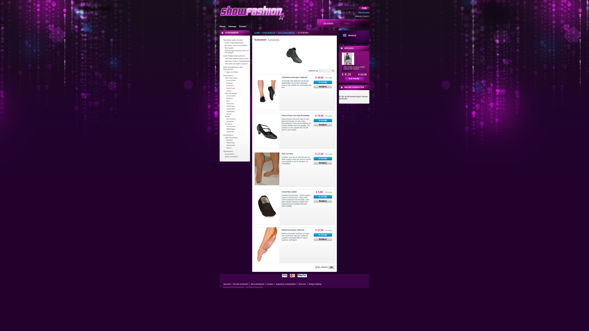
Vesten (228, 91)
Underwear (230, 111)
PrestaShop (239, 287)
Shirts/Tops (230, 88)
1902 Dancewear (231, 78)
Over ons (302, 284)
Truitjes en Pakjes (231, 72)
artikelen (324, 267)
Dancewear (228, 75)
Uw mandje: (328, 23)
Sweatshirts (230, 109)
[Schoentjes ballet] (267, 207)
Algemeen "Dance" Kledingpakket (237, 61)
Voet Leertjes (287, 154)
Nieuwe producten (354, 87)
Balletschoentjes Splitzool (293, 230)
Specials (349, 48)
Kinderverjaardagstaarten (234, 43)
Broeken (229, 83)
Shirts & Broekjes (231, 157)
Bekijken (323, 87)
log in (366, 16)
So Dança (228, 124)
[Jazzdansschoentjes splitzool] (267, 92)
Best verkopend (257, 284)
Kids (228, 101)
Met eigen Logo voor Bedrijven (236, 45)
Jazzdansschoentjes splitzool (294, 77)
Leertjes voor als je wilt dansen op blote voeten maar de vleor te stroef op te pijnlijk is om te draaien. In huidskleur (296, 160)
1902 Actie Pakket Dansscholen (236, 58)
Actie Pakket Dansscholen (234, 56)
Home (222, 26)
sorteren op (313, 71)
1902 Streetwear (231, 93)
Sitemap (232, 26)
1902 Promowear (231, 138)
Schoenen (230, 86)
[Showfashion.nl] (252, 12)
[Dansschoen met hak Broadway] (267, 130)
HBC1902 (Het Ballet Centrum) (236, 64)
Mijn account (363, 12)
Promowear (228, 135)
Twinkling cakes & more (233, 40)
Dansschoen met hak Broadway (296, 115)
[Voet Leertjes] (267, 169)
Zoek (364, 8)
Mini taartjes (229, 48)
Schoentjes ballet (289, 192)
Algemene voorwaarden (286, 284)
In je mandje (354, 79)
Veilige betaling (315, 284)
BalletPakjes (230, 129)
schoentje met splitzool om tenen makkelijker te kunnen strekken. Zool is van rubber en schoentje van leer (296, 84)
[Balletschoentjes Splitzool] (267, 245)
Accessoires (231, 80)
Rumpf (227, 116)
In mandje (323, 82)
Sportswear (228, 151)
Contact (242, 26)
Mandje (352, 35)
